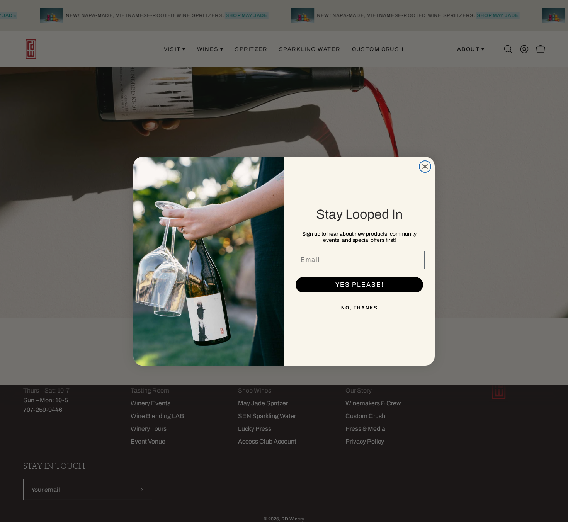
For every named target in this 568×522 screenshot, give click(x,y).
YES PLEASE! (359, 284)
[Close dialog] (425, 166)
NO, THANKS (359, 308)
